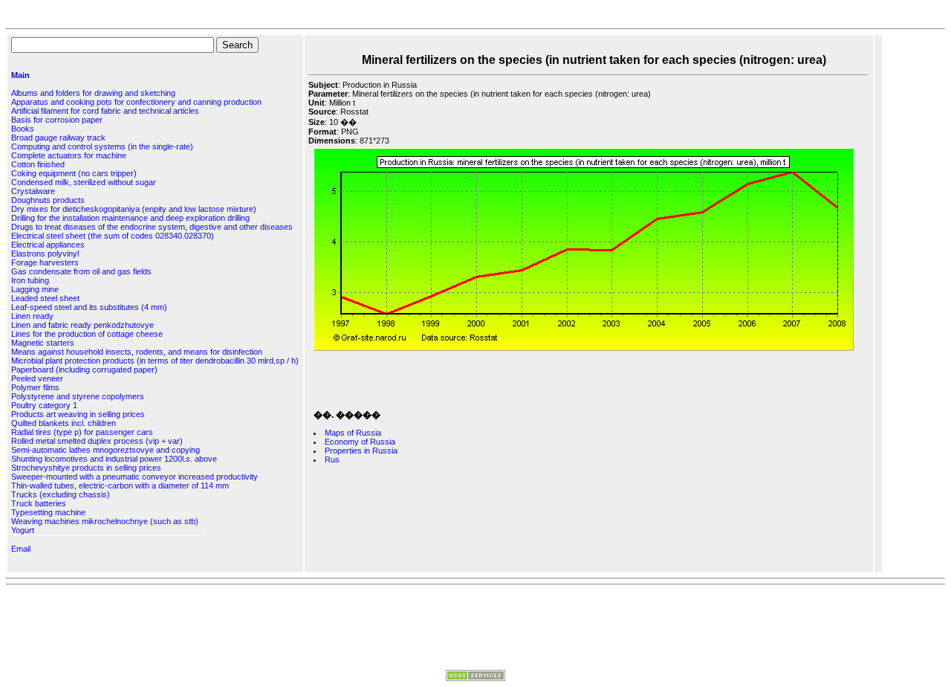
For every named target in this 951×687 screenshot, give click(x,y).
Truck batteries (38, 503)
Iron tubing (30, 280)
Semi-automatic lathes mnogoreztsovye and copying (105, 449)
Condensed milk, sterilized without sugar (83, 182)
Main (20, 75)
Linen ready (32, 316)
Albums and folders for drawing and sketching (93, 92)
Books (22, 128)
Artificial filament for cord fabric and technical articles (105, 110)
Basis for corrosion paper (57, 119)
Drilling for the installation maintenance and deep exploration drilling (130, 217)
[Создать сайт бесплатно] (475, 678)
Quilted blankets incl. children (63, 423)
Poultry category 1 (44, 405)
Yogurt (22, 530)
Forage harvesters (45, 262)
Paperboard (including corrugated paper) (84, 369)
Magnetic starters (42, 342)
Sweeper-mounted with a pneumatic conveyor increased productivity (134, 476)
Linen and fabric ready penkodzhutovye (82, 324)
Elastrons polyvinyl (45, 253)
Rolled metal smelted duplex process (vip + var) (97, 440)
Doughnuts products (48, 200)
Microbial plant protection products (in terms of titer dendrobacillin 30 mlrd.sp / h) (155, 360)
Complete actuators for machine (68, 155)
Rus (332, 459)
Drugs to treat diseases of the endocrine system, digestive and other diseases (152, 226)
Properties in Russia (361, 450)
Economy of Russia (360, 441)
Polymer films (35, 387)
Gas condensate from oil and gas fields (81, 271)
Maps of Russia (353, 432)
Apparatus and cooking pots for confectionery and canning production (136, 101)
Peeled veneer (37, 378)
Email (20, 548)
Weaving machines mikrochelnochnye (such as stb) (104, 521)
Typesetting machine (48, 512)
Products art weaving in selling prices (78, 414)
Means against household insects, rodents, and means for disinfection (136, 351)
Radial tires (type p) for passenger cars (82, 432)
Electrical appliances (48, 244)
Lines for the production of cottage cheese (87, 333)
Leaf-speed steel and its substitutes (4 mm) (89, 307)
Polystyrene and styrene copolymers (77, 396)
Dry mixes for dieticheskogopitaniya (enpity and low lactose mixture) (133, 208)
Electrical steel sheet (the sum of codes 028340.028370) (112, 235)
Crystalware (33, 191)
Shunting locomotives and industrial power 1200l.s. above (114, 458)
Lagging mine (35, 289)
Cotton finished (38, 164)
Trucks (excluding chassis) (60, 494)
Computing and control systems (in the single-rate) (102, 146)
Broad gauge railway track (58, 137)
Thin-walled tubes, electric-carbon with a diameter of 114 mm (120, 485)
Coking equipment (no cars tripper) (74, 173)
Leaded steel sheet (45, 298)
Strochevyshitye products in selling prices (86, 467)
